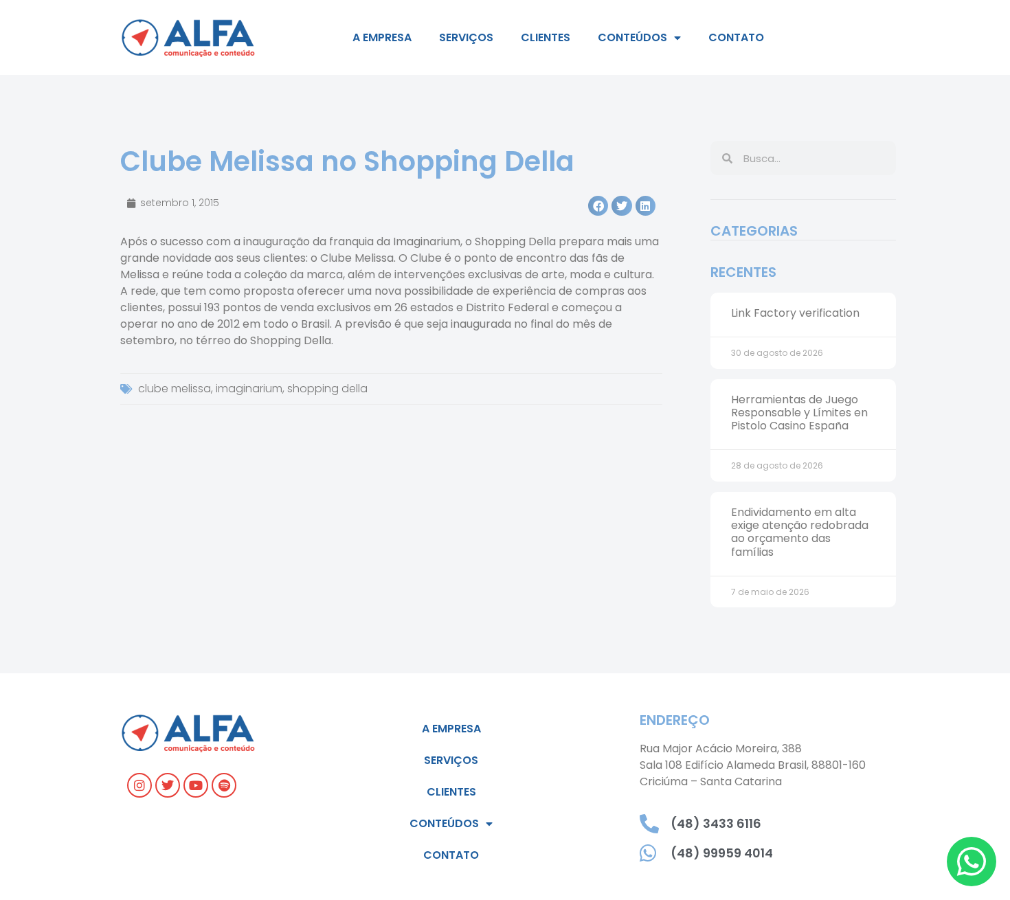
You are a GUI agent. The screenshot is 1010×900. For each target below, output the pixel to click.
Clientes (545, 37)
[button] (598, 206)
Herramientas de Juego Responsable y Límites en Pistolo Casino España (799, 413)
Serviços (466, 37)
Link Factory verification (795, 313)
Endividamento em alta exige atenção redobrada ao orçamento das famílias (799, 532)
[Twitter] (167, 785)
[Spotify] (224, 785)
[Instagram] (139, 785)
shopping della (327, 388)
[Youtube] (195, 785)
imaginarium (249, 388)
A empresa (382, 37)
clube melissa (174, 388)
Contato (736, 37)
